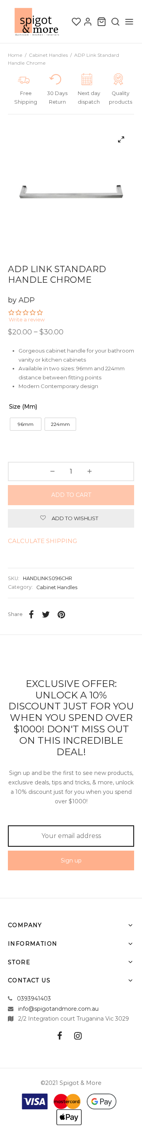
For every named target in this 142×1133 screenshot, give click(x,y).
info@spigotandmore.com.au (58, 1008)
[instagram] (78, 1036)
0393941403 (34, 998)
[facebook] (59, 1036)
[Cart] (101, 21)
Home (15, 55)
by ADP (21, 300)
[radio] (25, 424)
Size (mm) (23, 406)
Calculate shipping (42, 541)
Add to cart (71, 494)
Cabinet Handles (48, 55)
